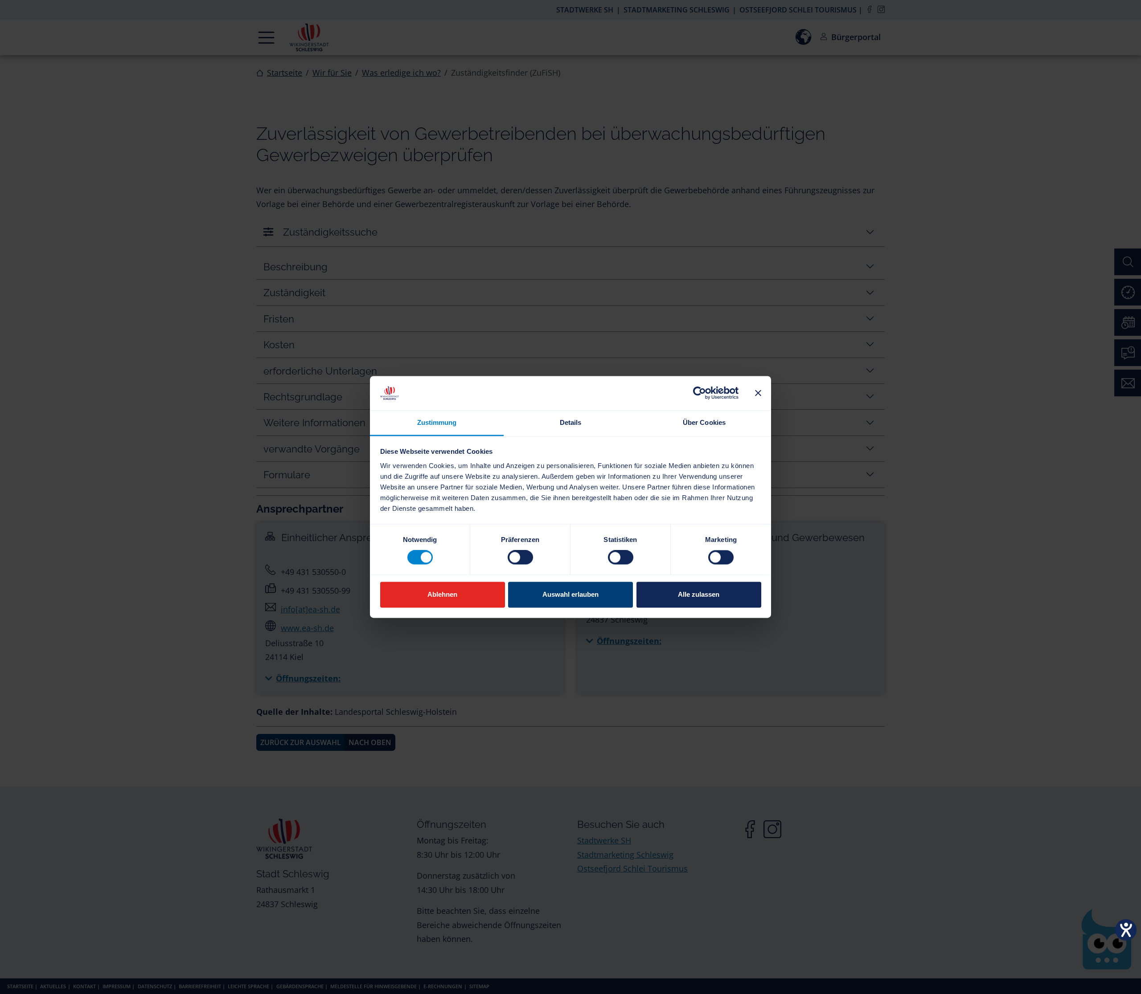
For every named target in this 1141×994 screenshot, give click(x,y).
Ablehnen (442, 594)
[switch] (520, 557)
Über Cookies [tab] (704, 422)
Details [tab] (571, 422)
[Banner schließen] (758, 393)
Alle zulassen (698, 594)
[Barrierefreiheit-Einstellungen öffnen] (1126, 930)
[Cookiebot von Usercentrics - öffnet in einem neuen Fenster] (700, 393)
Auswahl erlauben (570, 594)
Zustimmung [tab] (437, 422)
